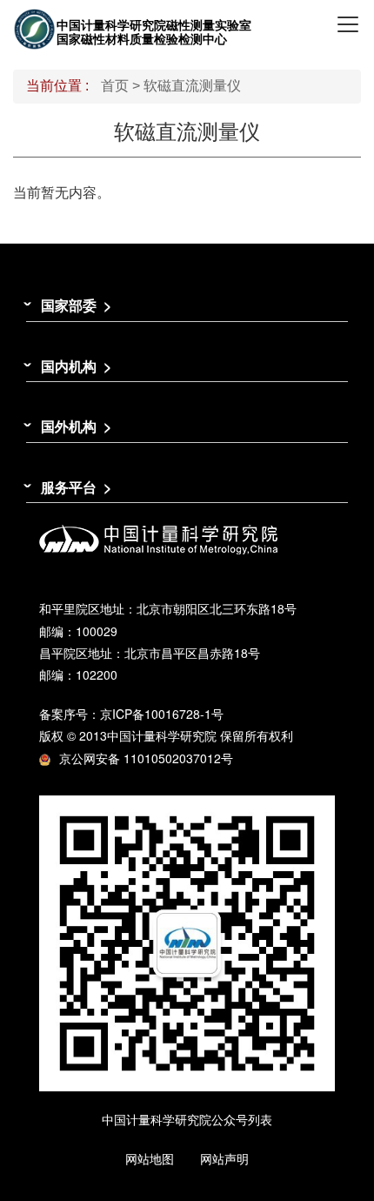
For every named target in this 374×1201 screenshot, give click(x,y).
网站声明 (224, 1158)
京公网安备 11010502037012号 (146, 758)
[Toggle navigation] (348, 24)
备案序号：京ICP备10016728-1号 (131, 713)
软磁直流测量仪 (192, 85)
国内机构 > (76, 366)
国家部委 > (76, 305)
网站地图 (149, 1158)
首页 (115, 85)
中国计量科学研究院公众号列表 (187, 1119)
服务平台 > (76, 487)
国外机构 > (76, 426)
